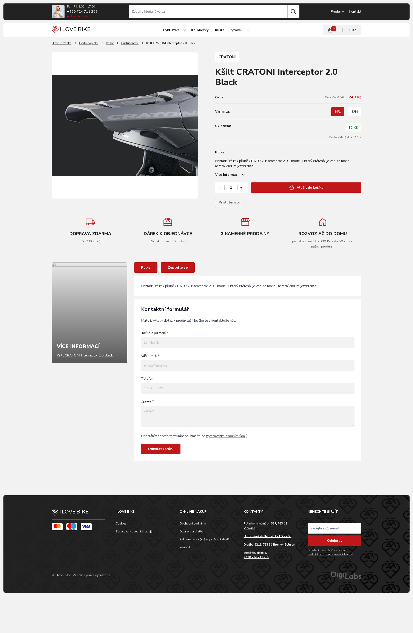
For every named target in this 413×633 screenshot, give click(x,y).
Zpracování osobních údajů (134, 531)
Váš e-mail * (150, 355)
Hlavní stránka (61, 43)
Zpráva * (147, 401)
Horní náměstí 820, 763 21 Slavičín (267, 536)
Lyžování (236, 30)
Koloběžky (199, 30)
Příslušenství (130, 43)
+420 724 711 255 (82, 11)
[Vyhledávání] (208, 11)
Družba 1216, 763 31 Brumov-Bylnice (269, 545)
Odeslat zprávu (161, 448)
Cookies (121, 523)
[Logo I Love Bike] (71, 30)
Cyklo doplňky (88, 43)
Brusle (219, 30)
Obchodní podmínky (193, 523)
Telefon (147, 378)
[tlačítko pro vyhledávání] (293, 11)
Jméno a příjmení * (154, 333)
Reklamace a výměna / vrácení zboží (204, 539)
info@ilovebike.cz (255, 553)
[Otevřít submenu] (184, 30)
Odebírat (334, 540)
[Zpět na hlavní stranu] (78, 514)
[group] (167, 230)
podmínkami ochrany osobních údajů (330, 554)
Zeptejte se (178, 267)
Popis (146, 267)
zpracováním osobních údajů (226, 436)
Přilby (110, 43)
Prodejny (337, 11)
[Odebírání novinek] (334, 528)
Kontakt (355, 11)
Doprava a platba (191, 531)
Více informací (226, 174)
